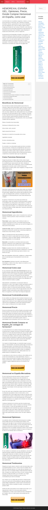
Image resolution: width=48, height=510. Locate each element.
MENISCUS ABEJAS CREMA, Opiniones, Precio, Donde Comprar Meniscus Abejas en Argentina (41, 60)
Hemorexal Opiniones (8, 97)
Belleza (13, 1)
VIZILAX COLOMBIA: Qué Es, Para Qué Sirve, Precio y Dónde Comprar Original (41, 26)
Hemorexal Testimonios (8, 99)
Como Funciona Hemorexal (9, 87)
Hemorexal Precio (7, 93)
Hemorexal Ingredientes (8, 88)
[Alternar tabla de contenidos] (28, 84)
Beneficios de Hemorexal (8, 85)
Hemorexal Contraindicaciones (10, 91)
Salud (27, 1)
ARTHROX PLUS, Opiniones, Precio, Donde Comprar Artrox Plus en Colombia (41, 48)
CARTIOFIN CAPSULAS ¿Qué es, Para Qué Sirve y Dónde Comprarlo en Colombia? (41, 37)
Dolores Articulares (20, 1)
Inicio (2, 1)
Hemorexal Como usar (8, 90)
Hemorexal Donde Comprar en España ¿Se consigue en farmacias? (17, 94)
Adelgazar (7, 1)
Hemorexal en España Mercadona (10, 96)
